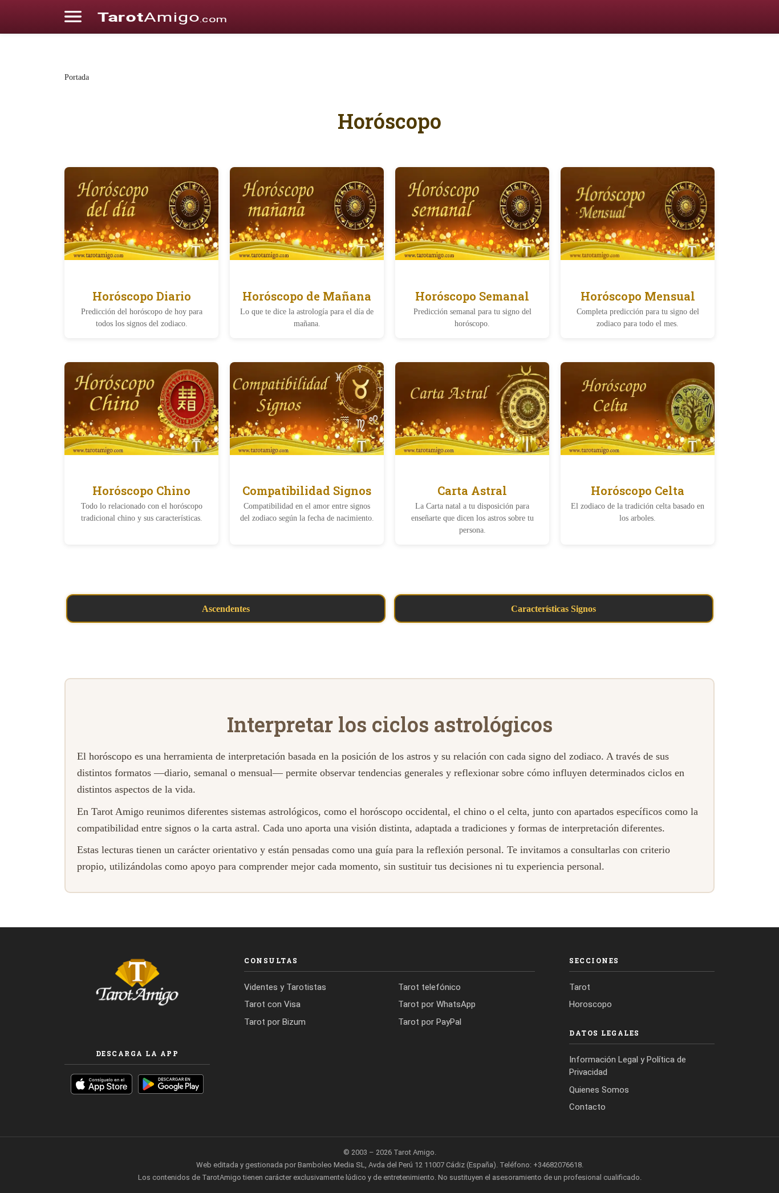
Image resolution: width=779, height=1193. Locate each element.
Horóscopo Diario (141, 296)
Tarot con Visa (272, 1004)
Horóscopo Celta (637, 490)
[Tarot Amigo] (162, 16)
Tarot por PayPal (429, 1022)
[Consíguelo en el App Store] (101, 1084)
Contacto (587, 1107)
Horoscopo (590, 1004)
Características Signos (553, 609)
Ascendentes (226, 609)
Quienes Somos (599, 1090)
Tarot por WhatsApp (437, 1004)
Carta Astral (472, 490)
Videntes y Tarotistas (285, 987)
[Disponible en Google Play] (171, 1084)
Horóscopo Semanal (472, 296)
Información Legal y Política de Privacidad (627, 1066)
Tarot (579, 987)
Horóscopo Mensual (638, 296)
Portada (76, 77)
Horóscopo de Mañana (306, 296)
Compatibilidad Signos (306, 490)
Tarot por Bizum (275, 1022)
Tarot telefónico (429, 987)
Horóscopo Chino (141, 490)
